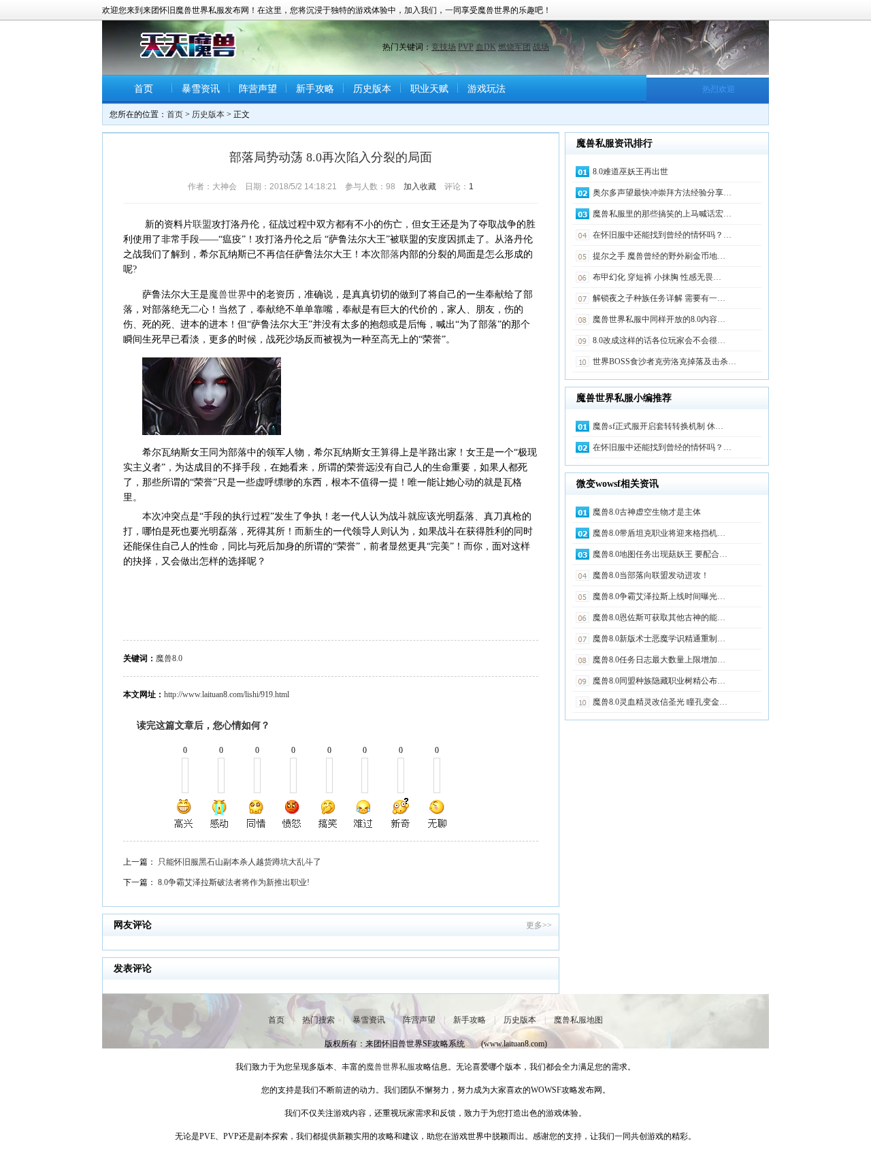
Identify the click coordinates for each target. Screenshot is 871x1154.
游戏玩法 (486, 89)
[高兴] (184, 814)
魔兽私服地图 (578, 1020)
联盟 (202, 224)
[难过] (364, 814)
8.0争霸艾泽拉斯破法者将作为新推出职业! (234, 882)
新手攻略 (315, 89)
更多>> (539, 925)
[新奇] (400, 814)
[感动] (220, 814)
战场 (541, 47)
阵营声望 (258, 89)
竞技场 (443, 47)
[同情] (257, 814)
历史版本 (372, 89)
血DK (486, 47)
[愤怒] (292, 814)
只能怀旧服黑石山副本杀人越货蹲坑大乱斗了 (239, 862)
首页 (143, 89)
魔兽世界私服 (390, 1067)
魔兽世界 (228, 294)
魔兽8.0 (169, 658)
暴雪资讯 (201, 89)
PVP (466, 47)
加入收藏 (420, 186)
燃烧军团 (514, 47)
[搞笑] (328, 814)
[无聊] (436, 814)
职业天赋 (429, 89)
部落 (389, 254)
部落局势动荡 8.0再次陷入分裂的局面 (330, 157)
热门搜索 (318, 1020)
